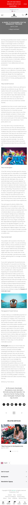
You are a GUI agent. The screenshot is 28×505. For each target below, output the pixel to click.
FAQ (14, 495)
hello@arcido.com (14, 9)
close (25, 4)
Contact (19, 495)
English (5, 463)
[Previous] (2, 434)
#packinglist (18, 388)
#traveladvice (9, 390)
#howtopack (11, 388)
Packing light (4, 345)
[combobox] (5, 463)
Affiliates (14, 498)
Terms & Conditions (10, 496)
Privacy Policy (21, 496)
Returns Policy (22, 498)
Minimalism (20, 390)
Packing (17, 394)
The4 (17, 492)
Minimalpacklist (18, 392)
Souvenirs (15, 398)
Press (9, 498)
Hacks (14, 390)
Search (10, 495)
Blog (11, 29)
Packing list (18, 396)
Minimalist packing (8, 392)
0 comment (16, 29)
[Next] (25, 434)
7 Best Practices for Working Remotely (12, 446)
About (5, 498)
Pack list (12, 394)
